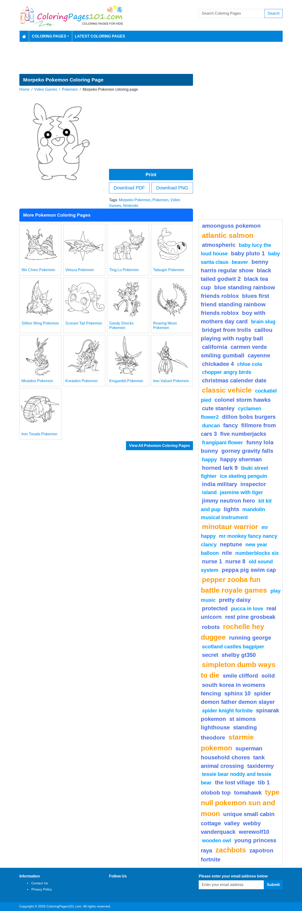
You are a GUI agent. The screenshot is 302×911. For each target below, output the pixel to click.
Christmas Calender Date (234, 380)
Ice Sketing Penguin (243, 476)
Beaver (240, 262)
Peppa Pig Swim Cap (249, 570)
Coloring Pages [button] (49, 36)
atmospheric (218, 245)
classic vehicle (227, 390)
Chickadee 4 (218, 364)
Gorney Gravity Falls (247, 451)
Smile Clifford (240, 675)
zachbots (230, 850)
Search (274, 13)
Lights (231, 509)
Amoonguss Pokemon (231, 225)
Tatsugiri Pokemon (168, 270)
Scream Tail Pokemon (83, 323)
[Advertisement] (151, 58)
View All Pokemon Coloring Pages (159, 446)
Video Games (45, 89)
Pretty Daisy (235, 600)
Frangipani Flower (222, 442)
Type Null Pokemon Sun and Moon (240, 802)
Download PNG (172, 187)
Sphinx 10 (237, 693)
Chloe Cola (249, 364)
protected (215, 608)
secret (210, 655)
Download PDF (129, 187)
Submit (273, 885)
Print (151, 174)
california (214, 347)
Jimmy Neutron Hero (228, 500)
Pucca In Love (247, 609)
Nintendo (130, 206)
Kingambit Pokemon (126, 381)
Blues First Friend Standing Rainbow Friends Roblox (235, 304)
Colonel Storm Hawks (242, 400)
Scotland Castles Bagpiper (233, 647)
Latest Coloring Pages (100, 36)
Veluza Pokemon (79, 270)
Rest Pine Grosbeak (250, 617)
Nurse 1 (212, 561)
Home (24, 89)
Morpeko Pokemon (135, 200)
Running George (250, 637)
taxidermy (260, 766)
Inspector (253, 484)
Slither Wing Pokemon (40, 323)
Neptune (231, 544)
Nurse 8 (235, 561)
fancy (230, 425)
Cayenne (259, 355)
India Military (219, 484)
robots (211, 627)
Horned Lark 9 (220, 468)
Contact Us (39, 883)
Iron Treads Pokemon (39, 434)
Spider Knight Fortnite (227, 711)
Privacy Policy (41, 889)
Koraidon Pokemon (81, 381)
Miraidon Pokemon (37, 381)
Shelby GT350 (239, 655)
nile (227, 553)
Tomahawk (248, 792)
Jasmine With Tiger (241, 492)
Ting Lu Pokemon (124, 270)
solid (268, 675)
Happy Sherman (241, 459)
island (209, 492)
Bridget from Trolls (226, 330)
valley (232, 823)
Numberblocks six (257, 553)
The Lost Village (235, 782)
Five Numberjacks (243, 434)
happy (209, 459)
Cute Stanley (218, 408)
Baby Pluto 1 (248, 253)
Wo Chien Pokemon (38, 270)
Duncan (211, 425)
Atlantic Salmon (227, 235)
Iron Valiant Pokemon (171, 381)
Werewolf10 (254, 832)
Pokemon (70, 89)
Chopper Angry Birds (226, 372)
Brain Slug (263, 322)
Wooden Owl (216, 840)
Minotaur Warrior (230, 526)
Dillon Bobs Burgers (249, 417)
